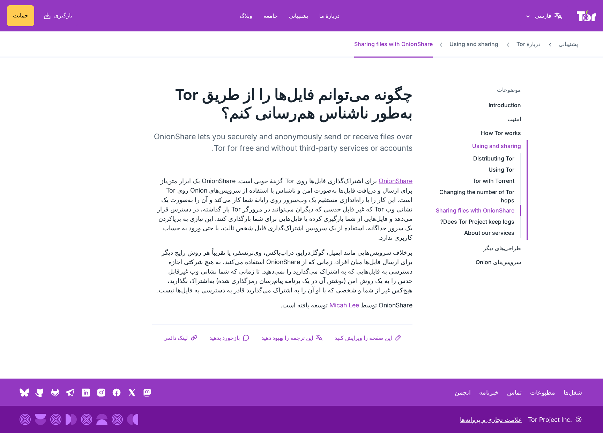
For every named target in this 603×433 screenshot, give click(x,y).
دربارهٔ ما (329, 15)
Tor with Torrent (493, 180)
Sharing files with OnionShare (475, 210)
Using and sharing (473, 43)
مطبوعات (542, 392)
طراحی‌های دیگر (502, 248)
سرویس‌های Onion (498, 262)
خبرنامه (489, 392)
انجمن (463, 392)
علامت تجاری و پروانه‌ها (491, 419)
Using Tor (501, 169)
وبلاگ (246, 15)
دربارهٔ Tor (528, 43)
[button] (368, 338)
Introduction (505, 105)
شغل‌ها (573, 392)
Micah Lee (344, 305)
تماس (514, 392)
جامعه (270, 15)
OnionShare (395, 181)
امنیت (514, 118)
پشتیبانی (298, 15)
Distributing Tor (493, 158)
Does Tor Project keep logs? (477, 221)
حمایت (20, 15)
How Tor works (501, 132)
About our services (489, 232)
